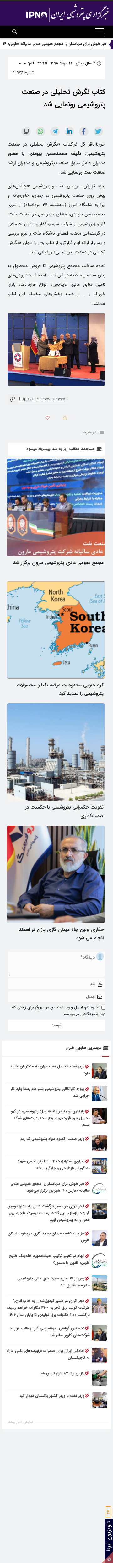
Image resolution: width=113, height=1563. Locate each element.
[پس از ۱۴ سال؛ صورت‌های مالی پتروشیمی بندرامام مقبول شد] (99, 1283)
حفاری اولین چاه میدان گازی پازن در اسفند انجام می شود (61, 934)
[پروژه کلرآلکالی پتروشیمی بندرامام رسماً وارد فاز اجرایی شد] (99, 1093)
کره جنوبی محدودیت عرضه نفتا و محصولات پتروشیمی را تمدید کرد (60, 689)
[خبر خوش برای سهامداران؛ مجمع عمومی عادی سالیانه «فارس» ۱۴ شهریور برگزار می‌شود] (99, 1188)
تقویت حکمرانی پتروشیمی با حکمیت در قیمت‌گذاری (64, 812)
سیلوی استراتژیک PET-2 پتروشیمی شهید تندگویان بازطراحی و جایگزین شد (53, 1164)
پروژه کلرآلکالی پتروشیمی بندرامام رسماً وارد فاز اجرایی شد (50, 1092)
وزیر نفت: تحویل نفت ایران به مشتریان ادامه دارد (50, 1069)
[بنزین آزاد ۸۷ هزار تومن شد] (99, 1378)
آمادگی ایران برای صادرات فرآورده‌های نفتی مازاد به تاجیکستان (48, 1354)
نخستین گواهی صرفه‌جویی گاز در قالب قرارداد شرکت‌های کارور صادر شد (50, 1331)
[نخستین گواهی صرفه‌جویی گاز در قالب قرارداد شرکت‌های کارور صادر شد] (99, 1333)
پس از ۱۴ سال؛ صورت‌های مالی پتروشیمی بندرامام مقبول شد (53, 1281)
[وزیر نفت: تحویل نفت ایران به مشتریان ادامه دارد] (99, 1071)
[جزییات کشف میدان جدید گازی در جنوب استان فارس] (99, 1238)
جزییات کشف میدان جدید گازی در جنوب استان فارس (49, 1236)
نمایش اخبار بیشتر (20, 1422)
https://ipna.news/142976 (37, 399)
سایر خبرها (91, 432)
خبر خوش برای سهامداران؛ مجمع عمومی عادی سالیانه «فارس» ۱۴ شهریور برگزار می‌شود (50, 1187)
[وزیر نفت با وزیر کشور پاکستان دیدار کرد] (99, 1400)
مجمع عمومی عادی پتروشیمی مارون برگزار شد (58, 562)
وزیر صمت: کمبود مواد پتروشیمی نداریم (52, 1139)
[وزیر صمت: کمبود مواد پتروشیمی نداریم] (99, 1143)
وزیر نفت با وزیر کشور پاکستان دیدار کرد (52, 1396)
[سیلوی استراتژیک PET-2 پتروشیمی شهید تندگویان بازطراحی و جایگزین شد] (99, 1166)
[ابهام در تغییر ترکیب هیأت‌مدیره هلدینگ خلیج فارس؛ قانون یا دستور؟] (99, 1260)
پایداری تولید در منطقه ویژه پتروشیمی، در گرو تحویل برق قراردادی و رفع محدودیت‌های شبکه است (50, 1118)
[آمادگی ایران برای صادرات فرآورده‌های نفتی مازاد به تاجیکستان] (99, 1355)
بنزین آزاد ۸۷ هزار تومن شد (62, 1373)
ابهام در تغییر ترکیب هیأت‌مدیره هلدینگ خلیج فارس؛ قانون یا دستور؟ (49, 1259)
